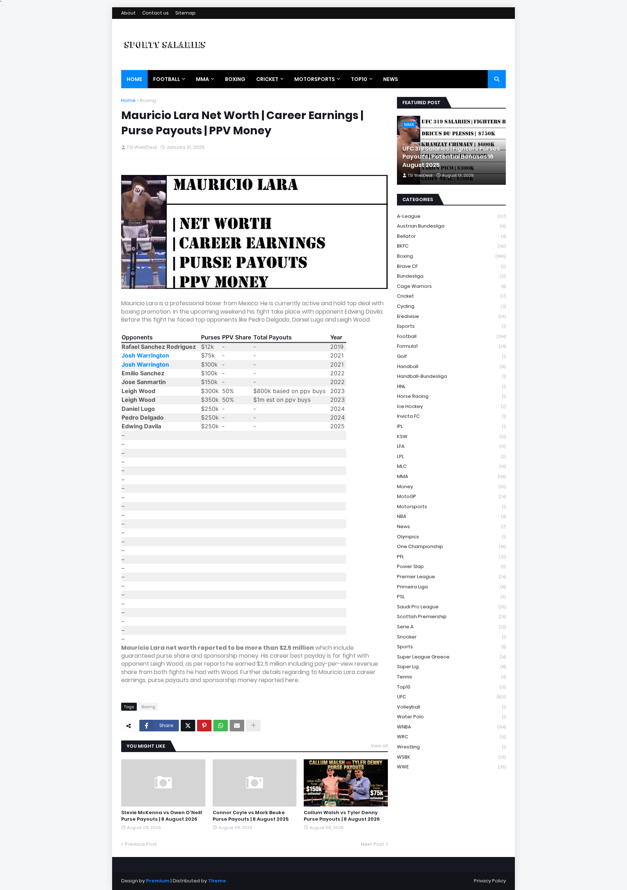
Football (451, 336)
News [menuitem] (390, 79)
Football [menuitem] (166, 79)
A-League (451, 216)
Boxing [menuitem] (235, 79)
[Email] (237, 725)
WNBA (451, 726)
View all (379, 746)
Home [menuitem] (134, 79)
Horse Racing (451, 396)
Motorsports (451, 506)
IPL (451, 426)
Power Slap (451, 566)
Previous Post (141, 844)
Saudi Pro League (451, 606)
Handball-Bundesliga (451, 376)
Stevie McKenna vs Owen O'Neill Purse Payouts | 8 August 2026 (161, 815)
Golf (451, 356)
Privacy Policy (490, 880)
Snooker (451, 636)
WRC (451, 736)
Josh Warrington (145, 355)
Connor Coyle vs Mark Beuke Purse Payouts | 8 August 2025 (250, 815)
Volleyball (451, 706)
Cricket (451, 296)
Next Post (372, 844)
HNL (451, 386)
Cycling (451, 306)
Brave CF (451, 266)
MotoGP (451, 496)
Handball (451, 366)
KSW (451, 436)
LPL (451, 456)
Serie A (451, 626)
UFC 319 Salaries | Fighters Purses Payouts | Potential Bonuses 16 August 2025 (451, 157)
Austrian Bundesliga (451, 225)
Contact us (155, 13)
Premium (157, 880)
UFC (451, 696)
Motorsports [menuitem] (314, 79)
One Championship (451, 546)
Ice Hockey (451, 406)
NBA (451, 516)
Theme (217, 880)
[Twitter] (188, 725)
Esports (451, 326)
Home (128, 100)
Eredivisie (451, 316)
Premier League (451, 576)
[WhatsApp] (220, 725)
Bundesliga (451, 276)
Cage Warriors (451, 286)
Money (451, 486)
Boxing (148, 100)
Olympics (451, 536)
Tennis (451, 676)
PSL (451, 596)
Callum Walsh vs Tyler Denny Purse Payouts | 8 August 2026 (342, 815)
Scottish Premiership (451, 616)
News (451, 526)
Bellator (451, 236)
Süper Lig (451, 666)
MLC (451, 466)
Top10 (451, 686)
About (128, 13)
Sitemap (185, 13)
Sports (451, 646)
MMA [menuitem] (202, 79)
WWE (451, 766)
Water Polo (451, 716)
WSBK (451, 757)
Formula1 (451, 346)
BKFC (451, 245)
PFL (451, 556)
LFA (451, 446)
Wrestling (451, 746)
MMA (451, 476)
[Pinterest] (204, 725)
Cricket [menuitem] (267, 79)
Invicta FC (451, 416)
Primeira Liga (451, 586)
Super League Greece (451, 656)
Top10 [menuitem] (359, 79)
